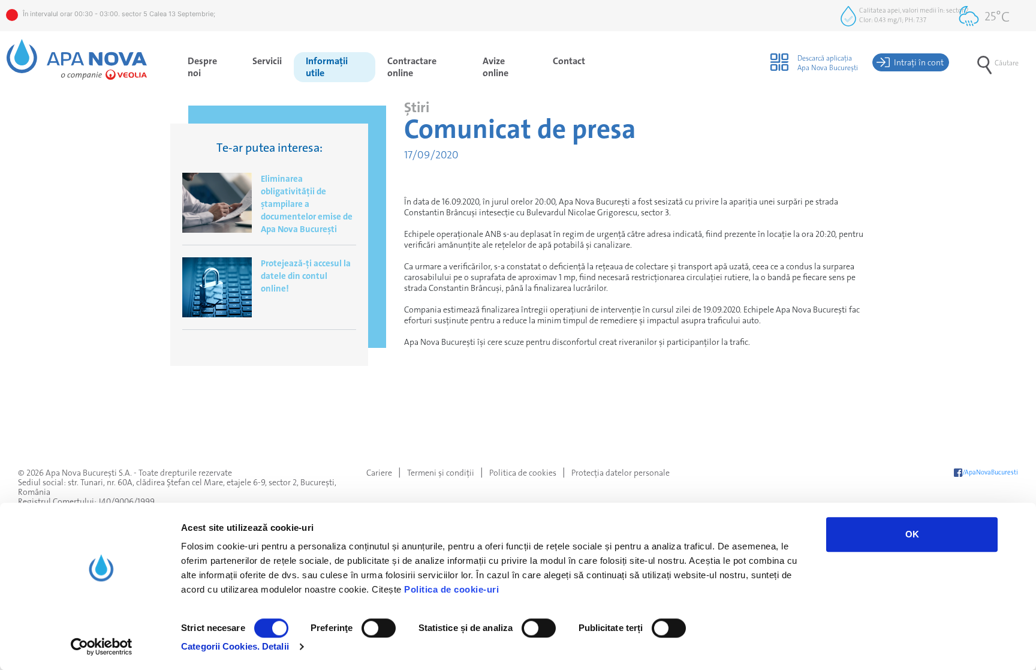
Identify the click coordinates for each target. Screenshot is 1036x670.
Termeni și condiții (440, 472)
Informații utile (327, 67)
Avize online (495, 67)
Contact (569, 61)
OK (912, 534)
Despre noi (202, 67)
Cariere (379, 472)
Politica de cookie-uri (451, 589)
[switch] (379, 628)
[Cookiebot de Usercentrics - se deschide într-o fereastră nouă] (101, 647)
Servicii (267, 61)
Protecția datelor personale (620, 472)
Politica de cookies (522, 472)
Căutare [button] (1007, 63)
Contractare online (411, 67)
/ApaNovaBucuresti (990, 472)
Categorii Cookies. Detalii (235, 646)
